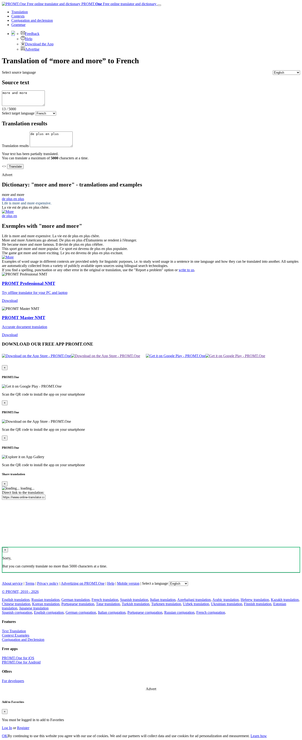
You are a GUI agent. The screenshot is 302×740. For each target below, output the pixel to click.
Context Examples (15, 635)
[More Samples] (8, 212)
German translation (75, 600)
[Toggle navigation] (159, 5)
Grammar (18, 25)
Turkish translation (135, 604)
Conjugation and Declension (23, 640)
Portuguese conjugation (144, 612)
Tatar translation (108, 604)
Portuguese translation (77, 604)
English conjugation (49, 612)
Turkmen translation (166, 604)
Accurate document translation (24, 327)
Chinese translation (16, 604)
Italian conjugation (112, 612)
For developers (13, 681)
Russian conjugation (179, 612)
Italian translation (163, 600)
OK (5, 736)
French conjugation (210, 612)
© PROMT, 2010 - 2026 (20, 592)
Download (10, 301)
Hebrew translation (255, 600)
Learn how (259, 736)
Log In (7, 728)
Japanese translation (34, 608)
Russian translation (45, 600)
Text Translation (14, 631)
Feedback (32, 34)
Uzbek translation (196, 604)
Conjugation (32, 20)
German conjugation (81, 612)
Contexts (18, 16)
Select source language (19, 72)
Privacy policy (48, 583)
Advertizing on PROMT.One (83, 583)
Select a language (155, 583)
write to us (186, 270)
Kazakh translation (285, 600)
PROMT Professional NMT (28, 283)
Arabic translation (225, 600)
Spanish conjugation (17, 612)
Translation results (15, 146)
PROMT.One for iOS (18, 658)
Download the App (39, 44)
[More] (8, 257)
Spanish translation (134, 600)
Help (28, 39)
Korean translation (45, 604)
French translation (105, 600)
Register (23, 728)
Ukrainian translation (226, 604)
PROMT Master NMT (23, 317)
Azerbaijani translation (194, 600)
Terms (29, 583)
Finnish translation (257, 604)
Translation (19, 12)
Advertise (32, 49)
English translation (15, 600)
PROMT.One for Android (21, 662)
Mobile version (128, 583)
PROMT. (118, 4)
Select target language (18, 113)
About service (12, 583)
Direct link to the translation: (23, 493)
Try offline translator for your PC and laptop (34, 293)
